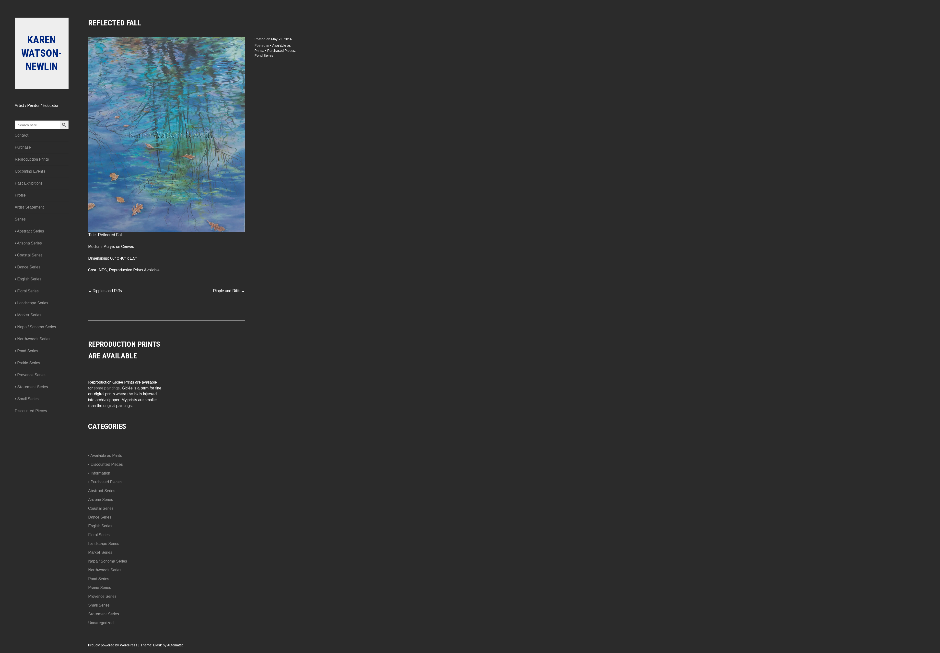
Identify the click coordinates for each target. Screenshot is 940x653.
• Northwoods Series (32, 339)
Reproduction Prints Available (134, 270)
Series (20, 219)
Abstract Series (101, 491)
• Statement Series (31, 387)
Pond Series (264, 55)
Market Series (100, 552)
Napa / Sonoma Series (107, 561)
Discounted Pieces (31, 411)
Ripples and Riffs (107, 291)
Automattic (175, 645)
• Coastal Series (29, 255)
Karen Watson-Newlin (41, 53)
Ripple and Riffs (226, 291)
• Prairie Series (27, 363)
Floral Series (99, 535)
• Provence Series (30, 375)
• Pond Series (26, 351)
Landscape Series (103, 544)
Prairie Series (99, 588)
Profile (20, 195)
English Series (100, 526)
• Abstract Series (29, 231)
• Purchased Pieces (280, 51)
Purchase (23, 147)
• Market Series (28, 315)
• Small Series (27, 399)
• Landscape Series (31, 303)
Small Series (99, 605)
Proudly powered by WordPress (113, 645)
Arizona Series (100, 500)
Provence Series (102, 596)
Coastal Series (101, 508)
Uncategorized (101, 623)
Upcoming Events (30, 171)
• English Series (28, 279)
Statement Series (103, 614)
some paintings (107, 388)
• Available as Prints (105, 456)
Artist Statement (29, 207)
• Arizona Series (28, 243)
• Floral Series (27, 291)
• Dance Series (27, 267)
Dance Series (99, 517)
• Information (99, 473)
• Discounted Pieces (105, 464)
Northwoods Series (104, 570)
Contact (22, 135)
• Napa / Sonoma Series (35, 327)
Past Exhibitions (29, 183)
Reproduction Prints (32, 159)
